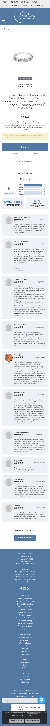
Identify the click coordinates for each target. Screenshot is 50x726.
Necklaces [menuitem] (25, 654)
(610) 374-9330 (25, 86)
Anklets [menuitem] (25, 668)
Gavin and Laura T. (21, 279)
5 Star (21, 185)
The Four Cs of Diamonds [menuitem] (25, 601)
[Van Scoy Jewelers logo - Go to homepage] (25, 16)
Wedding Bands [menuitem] (25, 643)
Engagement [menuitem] (25, 640)
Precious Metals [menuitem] (25, 615)
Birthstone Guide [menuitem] (25, 609)
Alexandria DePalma (22, 217)
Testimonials (25, 685)
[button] (5, 6)
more (25, 129)
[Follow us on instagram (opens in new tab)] (24, 588)
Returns (36, 153)
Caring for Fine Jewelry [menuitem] (25, 618)
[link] (5, 2)
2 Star (21, 192)
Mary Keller (18, 355)
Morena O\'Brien (20, 325)
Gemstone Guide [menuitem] (25, 612)
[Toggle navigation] (4, 20)
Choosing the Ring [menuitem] (25, 607)
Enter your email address (25, 696)
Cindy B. (17, 505)
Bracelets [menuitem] (25, 657)
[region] (25, 59)
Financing (25, 682)
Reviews (25, 179)
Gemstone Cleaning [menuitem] (25, 623)
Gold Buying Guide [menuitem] (25, 629)
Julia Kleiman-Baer (21, 432)
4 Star (21, 187)
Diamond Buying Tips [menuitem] (25, 604)
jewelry (6, 29)
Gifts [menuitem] (25, 665)
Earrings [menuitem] (25, 648)
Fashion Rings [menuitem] (25, 646)
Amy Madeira (19, 393)
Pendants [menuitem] (25, 651)
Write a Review (25, 537)
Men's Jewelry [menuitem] (25, 662)
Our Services (25, 679)
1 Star (21, 194)
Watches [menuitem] (25, 659)
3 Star (21, 189)
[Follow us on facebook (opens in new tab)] (21, 588)
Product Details (25, 173)
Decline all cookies (16, 721)
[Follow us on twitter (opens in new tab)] (28, 588)
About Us (25, 676)
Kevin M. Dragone (21, 242)
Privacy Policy (33, 713)
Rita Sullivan (19, 479)
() (44, 185)
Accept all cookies (32, 721)
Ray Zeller (18, 460)
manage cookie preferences (22, 715)
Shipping (14, 153)
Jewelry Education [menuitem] (25, 598)
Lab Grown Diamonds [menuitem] (25, 637)
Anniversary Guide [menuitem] (25, 626)
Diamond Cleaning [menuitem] (25, 620)
